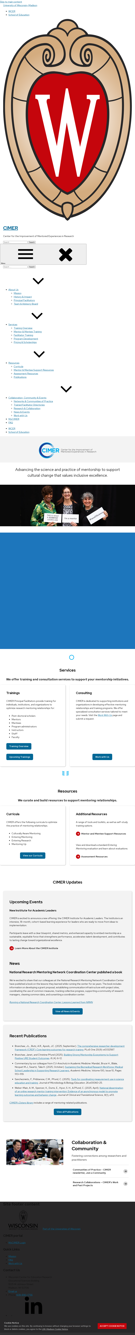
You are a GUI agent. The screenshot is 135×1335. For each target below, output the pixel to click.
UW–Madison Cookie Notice (55, 1329)
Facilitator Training (23, 335)
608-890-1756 (24, 1294)
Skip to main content (11, 1)
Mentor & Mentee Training (28, 331)
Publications (20, 377)
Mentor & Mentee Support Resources (34, 369)
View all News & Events (67, 1011)
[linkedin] (33, 1315)
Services (12, 324)
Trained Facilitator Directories (29, 404)
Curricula (18, 366)
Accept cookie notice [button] (112, 1326)
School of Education (18, 14)
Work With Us (105, 715)
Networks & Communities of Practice (33, 401)
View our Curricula (32, 855)
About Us (13, 289)
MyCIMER (13, 419)
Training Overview (23, 328)
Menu (3, 263)
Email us (12, 1291)
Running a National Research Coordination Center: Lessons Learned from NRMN (51, 1002)
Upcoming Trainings (19, 756)
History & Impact (23, 296)
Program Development (26, 338)
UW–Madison (20, 5)
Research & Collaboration (27, 408)
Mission (17, 293)
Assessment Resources (26, 373)
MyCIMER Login (17, 1242)
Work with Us (20, 415)
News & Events (22, 411)
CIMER (10, 228)
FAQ (10, 422)
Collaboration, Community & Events (27, 397)
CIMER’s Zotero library (21, 1102)
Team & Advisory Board (26, 303)
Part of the (62, 1228)
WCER (11, 11)
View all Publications (67, 1111)
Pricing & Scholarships (25, 342)
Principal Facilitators (24, 300)
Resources (13, 362)
